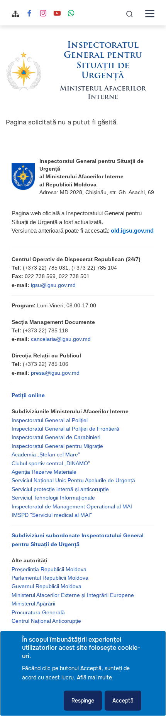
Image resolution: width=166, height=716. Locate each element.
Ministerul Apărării (33, 603)
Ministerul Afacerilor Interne (103, 93)
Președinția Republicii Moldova (49, 569)
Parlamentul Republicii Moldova (50, 578)
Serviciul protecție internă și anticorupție (60, 489)
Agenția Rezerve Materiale (44, 472)
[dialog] (83, 673)
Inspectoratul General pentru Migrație (57, 446)
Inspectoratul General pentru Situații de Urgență (103, 60)
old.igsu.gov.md (132, 230)
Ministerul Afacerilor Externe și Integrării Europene (73, 595)
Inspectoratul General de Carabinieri (56, 437)
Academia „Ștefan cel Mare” (46, 454)
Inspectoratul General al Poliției (50, 420)
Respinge (82, 700)
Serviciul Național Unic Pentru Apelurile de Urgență (73, 480)
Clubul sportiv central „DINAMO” (51, 463)
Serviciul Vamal (30, 629)
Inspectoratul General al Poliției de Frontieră (65, 429)
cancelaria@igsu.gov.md (61, 339)
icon (130, 13)
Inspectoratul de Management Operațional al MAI (72, 506)
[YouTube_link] (57, 14)
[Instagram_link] (43, 14)
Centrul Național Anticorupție (46, 621)
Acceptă (123, 700)
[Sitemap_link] (15, 13)
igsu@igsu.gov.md (53, 285)
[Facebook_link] (29, 14)
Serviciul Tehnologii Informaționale (53, 498)
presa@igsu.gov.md (55, 373)
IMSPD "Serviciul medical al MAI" (52, 515)
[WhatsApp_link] (71, 14)
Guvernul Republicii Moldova (46, 586)
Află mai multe (94, 677)
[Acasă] (24, 71)
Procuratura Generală (38, 612)
